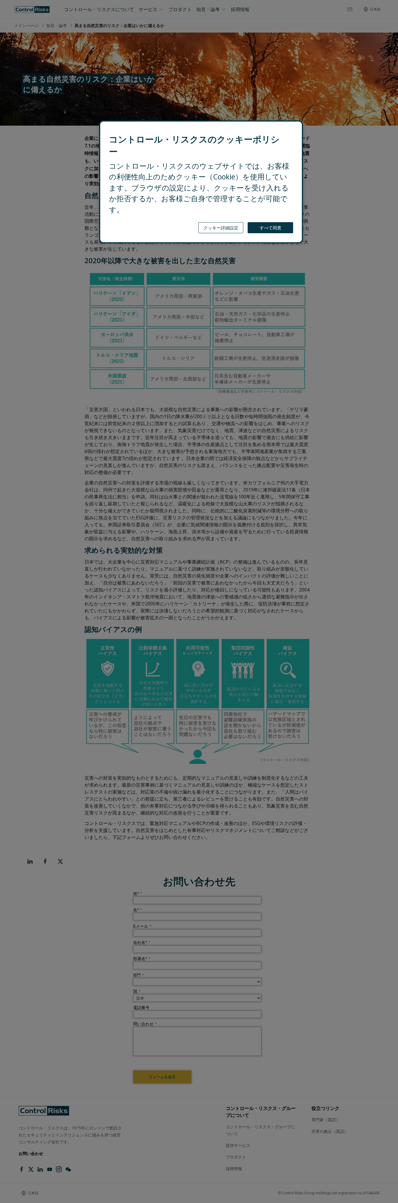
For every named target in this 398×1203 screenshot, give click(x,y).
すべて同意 (270, 228)
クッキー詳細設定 (220, 228)
